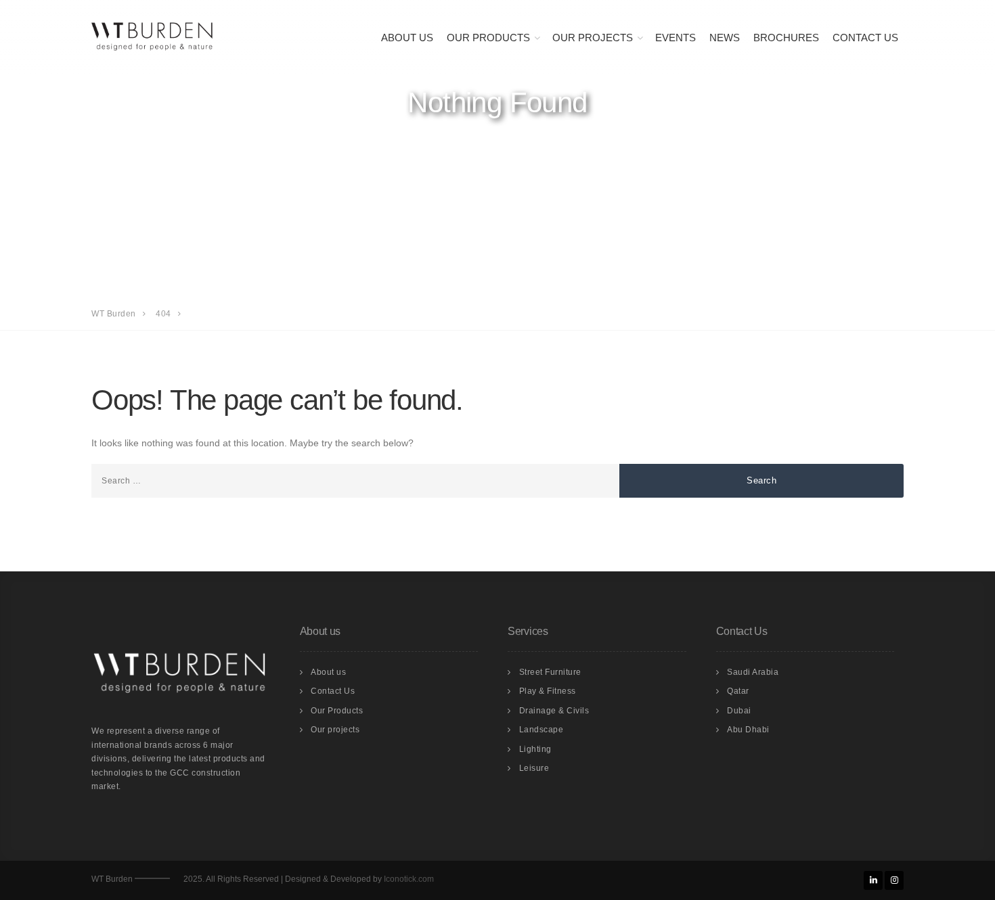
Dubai (739, 710)
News (724, 37)
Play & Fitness (547, 691)
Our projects (335, 729)
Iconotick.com (409, 879)
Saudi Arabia (752, 672)
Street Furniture (550, 672)
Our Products (488, 37)
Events (675, 37)
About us (407, 37)
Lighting (535, 749)
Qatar (738, 691)
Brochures (786, 37)
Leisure (534, 768)
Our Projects (592, 37)
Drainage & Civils (554, 710)
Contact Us (865, 37)
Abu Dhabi (748, 729)
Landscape (541, 729)
